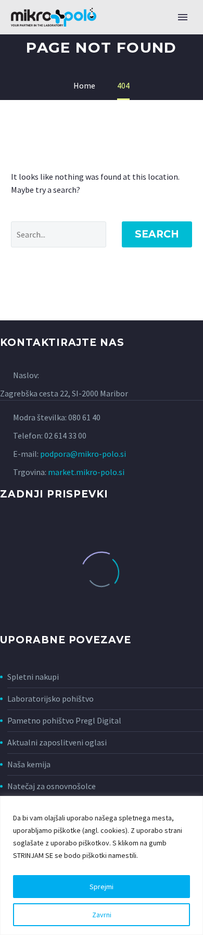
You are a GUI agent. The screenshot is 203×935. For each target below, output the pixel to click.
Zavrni (101, 914)
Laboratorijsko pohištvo (50, 698)
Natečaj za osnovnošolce (51, 786)
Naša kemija (28, 764)
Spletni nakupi (33, 676)
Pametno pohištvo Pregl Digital (64, 720)
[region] (101, 865)
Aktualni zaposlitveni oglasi (57, 742)
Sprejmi (101, 886)
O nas (171, 34)
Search (157, 234)
